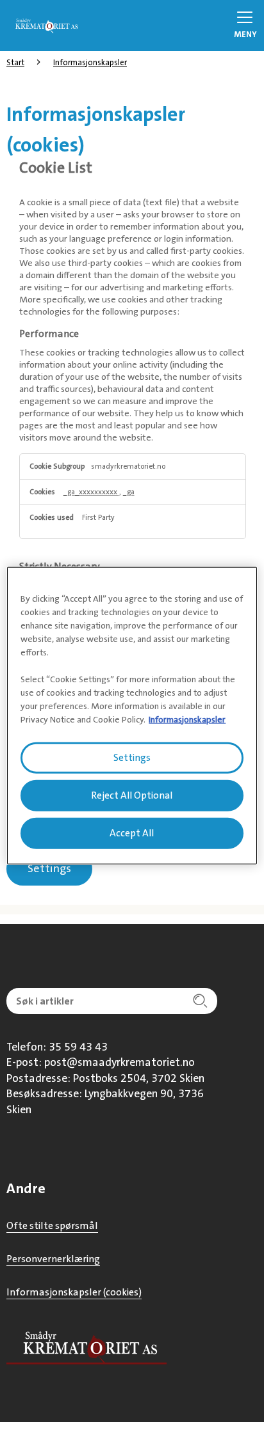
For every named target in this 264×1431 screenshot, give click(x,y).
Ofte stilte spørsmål (52, 1225)
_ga (129, 492)
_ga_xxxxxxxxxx (91, 492)
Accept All (132, 832)
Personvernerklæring (53, 1258)
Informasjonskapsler (90, 62)
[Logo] (44, 24)
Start (15, 62)
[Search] (200, 1001)
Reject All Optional (131, 795)
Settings (49, 868)
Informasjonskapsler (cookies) (74, 1292)
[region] (131, 716)
